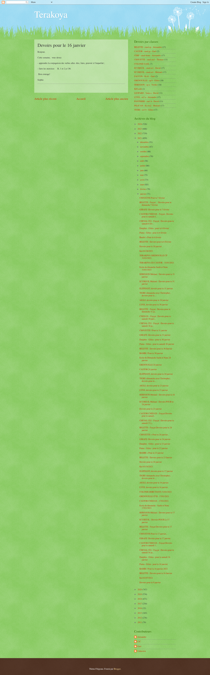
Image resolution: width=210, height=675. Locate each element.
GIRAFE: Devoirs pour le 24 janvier (154, 439)
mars (142, 184)
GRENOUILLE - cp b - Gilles (146, 80)
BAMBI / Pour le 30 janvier (151, 353)
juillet (143, 165)
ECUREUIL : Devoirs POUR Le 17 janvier (154, 521)
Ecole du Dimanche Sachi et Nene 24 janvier (155, 359)
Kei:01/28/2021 (146, 250)
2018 (140, 598)
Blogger (117, 668)
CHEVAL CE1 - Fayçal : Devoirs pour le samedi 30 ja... (156, 324)
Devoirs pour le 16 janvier (150, 461)
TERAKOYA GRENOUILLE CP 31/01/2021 (153, 256)
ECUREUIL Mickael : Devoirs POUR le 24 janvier (156, 403)
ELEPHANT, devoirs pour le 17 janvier (156, 471)
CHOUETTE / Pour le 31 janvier (153, 330)
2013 (140, 612)
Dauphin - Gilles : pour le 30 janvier (154, 339)
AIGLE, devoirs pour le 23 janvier (153, 385)
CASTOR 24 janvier (148, 369)
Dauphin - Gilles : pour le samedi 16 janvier (154, 558)
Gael (139, 646)
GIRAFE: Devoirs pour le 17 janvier (154, 538)
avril (142, 179)
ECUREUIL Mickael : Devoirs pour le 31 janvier (156, 282)
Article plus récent (45, 99)
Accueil (80, 99)
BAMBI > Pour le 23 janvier (151, 452)
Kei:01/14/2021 (146, 466)
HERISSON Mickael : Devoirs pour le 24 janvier (157, 396)
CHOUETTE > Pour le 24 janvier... (154, 434)
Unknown (141, 651)
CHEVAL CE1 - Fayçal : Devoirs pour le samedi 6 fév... (156, 222)
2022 (140, 133)
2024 (140, 124)
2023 (140, 128)
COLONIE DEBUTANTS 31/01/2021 (155, 491)
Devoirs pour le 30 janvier (150, 246)
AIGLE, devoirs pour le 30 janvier (153, 300)
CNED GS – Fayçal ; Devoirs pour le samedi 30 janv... (155, 317)
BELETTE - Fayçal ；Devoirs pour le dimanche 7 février (155, 203)
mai (142, 174)
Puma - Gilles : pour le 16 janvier (153, 564)
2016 (140, 608)
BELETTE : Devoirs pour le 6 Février (155, 241)
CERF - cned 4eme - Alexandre (147, 55)
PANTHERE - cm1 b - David (146, 101)
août (142, 160)
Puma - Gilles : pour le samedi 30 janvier (156, 343)
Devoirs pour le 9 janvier (150, 582)
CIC (139, 641)
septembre (144, 156)
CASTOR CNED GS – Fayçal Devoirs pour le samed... (155, 414)
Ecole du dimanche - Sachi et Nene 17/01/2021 (154, 507)
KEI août (138, 88)
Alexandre (141, 637)
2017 (140, 603)
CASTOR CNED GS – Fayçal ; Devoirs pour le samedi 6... (156, 215)
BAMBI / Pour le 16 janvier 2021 (153, 568)
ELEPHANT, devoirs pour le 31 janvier (156, 288)
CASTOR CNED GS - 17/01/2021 (154, 500)
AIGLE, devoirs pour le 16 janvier (153, 482)
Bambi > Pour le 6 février (150, 237)
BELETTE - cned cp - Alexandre (148, 47)
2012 (140, 617)
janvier (143, 193)
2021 (140, 138)
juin (142, 170)
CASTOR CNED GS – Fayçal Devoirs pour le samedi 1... (155, 544)
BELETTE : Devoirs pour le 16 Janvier (155, 573)
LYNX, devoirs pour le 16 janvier (153, 487)
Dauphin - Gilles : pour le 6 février (154, 228)
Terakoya (51, 14)
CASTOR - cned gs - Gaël (145, 51)
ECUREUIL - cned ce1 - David (147, 67)
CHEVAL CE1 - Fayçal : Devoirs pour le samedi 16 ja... (156, 551)
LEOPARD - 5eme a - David (146, 92)
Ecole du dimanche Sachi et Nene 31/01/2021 (153, 268)
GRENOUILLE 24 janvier (150, 364)
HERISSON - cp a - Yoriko (145, 84)
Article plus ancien (116, 99)
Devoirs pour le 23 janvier (150, 408)
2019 (140, 594)
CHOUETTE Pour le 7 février (152, 197)
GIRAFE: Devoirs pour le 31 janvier (154, 334)
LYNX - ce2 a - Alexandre (145, 97)
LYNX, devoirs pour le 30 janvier (153, 304)
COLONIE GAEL (141, 63)
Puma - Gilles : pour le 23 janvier (153, 448)
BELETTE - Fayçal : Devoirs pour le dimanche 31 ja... (154, 310)
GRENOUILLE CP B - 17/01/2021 (154, 496)
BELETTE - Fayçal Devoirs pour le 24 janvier (155, 429)
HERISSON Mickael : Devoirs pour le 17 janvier (157, 514)
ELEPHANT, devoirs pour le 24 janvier (156, 373)
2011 (140, 622)
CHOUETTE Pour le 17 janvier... (153, 533)
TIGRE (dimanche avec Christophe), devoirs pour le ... (154, 294)
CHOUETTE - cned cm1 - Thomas (148, 59)
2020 (140, 589)
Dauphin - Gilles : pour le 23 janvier (154, 443)
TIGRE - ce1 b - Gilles (143, 109)
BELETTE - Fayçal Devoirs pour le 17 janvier (155, 528)
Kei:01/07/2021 (146, 577)
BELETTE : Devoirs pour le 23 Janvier (155, 457)
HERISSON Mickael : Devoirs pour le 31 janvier (157, 275)
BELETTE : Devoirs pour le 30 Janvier (155, 348)
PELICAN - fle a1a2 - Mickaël (147, 105)
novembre (144, 146)
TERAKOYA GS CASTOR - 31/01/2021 (156, 262)
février (143, 189)
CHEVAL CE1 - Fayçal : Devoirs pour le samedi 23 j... (156, 421)
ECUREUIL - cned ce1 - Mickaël (148, 72)
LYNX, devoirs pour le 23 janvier (153, 390)
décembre (144, 142)
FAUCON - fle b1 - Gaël (144, 76)
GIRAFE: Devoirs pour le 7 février (154, 209)
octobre (143, 151)
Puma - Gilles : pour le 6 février (152, 232)
